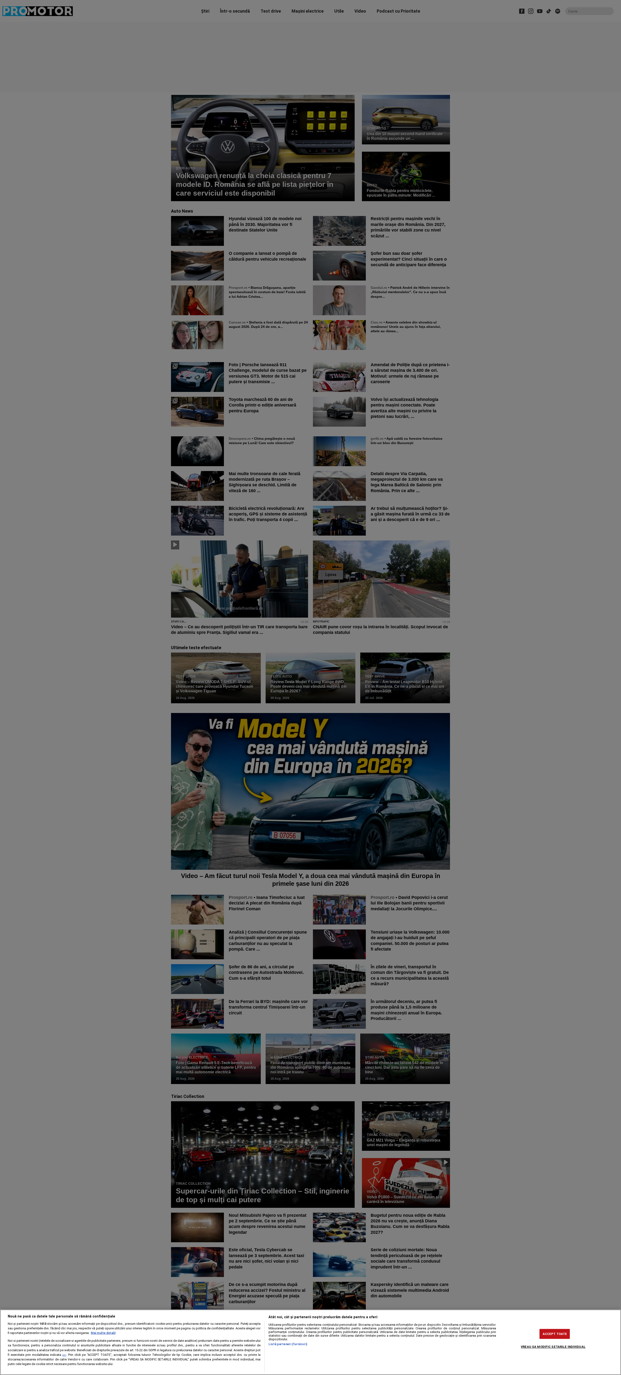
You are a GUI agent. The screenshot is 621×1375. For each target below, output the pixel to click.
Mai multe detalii (103, 1333)
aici (64, 1355)
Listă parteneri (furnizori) (288, 1344)
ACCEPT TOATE (555, 1334)
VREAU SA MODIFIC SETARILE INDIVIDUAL (553, 1347)
